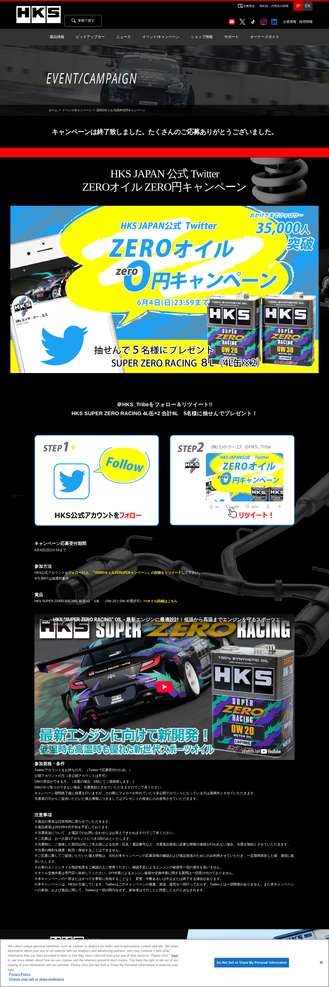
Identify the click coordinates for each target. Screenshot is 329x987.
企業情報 (289, 22)
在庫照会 (249, 6)
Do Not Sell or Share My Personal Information (252, 962)
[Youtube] (233, 20)
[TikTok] (254, 20)
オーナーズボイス (264, 37)
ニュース (123, 37)
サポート (231, 37)
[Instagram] (265, 20)
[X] (243, 20)
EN (307, 6)
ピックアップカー (90, 37)
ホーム (53, 110)
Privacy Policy (19, 974)
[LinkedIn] (275, 20)
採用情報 (306, 22)
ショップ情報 (202, 37)
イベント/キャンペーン (160, 37)
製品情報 (57, 37)
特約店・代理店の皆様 (274, 6)
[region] (164, 963)
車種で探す (86, 20)
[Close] (321, 962)
